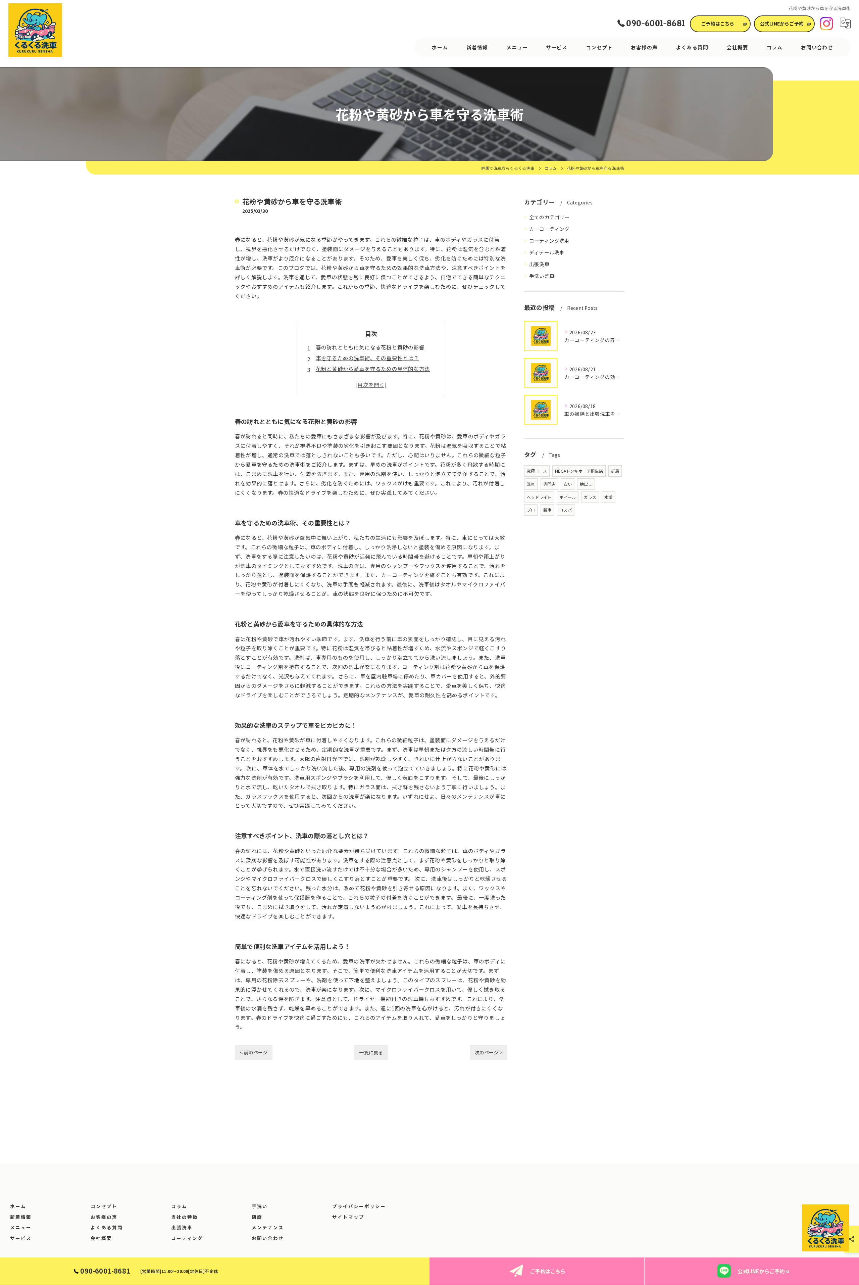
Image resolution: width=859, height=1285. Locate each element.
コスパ (565, 510)
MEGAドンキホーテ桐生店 (579, 471)
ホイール (567, 497)
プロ (531, 510)
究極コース (537, 471)
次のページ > (488, 1052)
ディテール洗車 (546, 252)
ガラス (590, 497)
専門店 (549, 484)
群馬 (615, 471)
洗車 (531, 484)
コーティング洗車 (549, 240)
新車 (547, 510)
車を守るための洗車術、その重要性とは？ (367, 358)
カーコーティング (549, 228)
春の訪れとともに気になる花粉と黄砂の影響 (370, 347)
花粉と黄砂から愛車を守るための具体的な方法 (373, 368)
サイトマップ (348, 1216)
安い (567, 484)
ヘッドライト (539, 497)
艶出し (586, 484)
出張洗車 (539, 264)
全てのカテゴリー (549, 217)
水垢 (608, 497)
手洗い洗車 (542, 275)
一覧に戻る (371, 1052)
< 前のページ (253, 1052)
